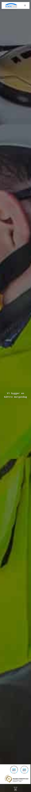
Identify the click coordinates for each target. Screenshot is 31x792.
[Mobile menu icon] (25, 5)
